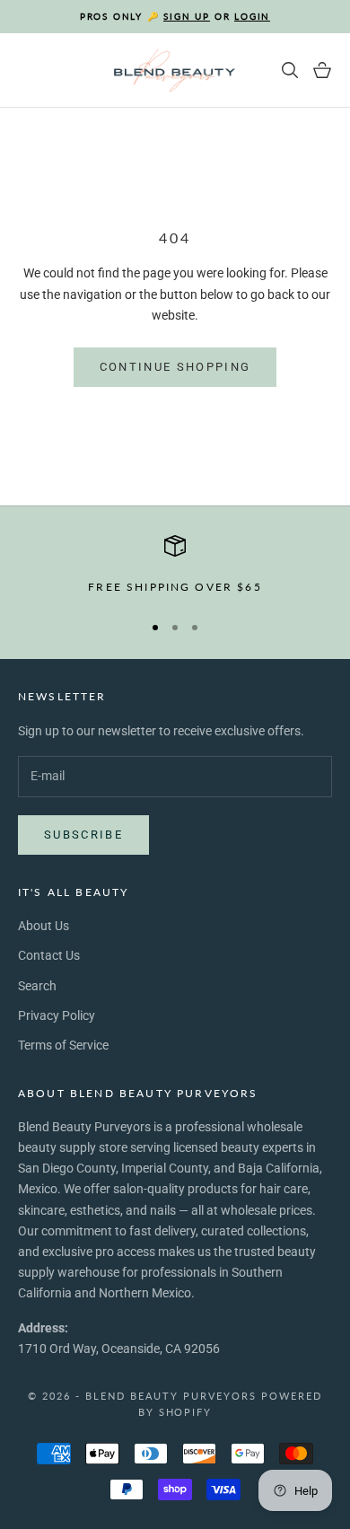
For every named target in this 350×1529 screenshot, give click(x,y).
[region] (175, 565)
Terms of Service (63, 1045)
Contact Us (49, 955)
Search (37, 986)
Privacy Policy (56, 1015)
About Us (43, 925)
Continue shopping (175, 366)
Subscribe (83, 834)
